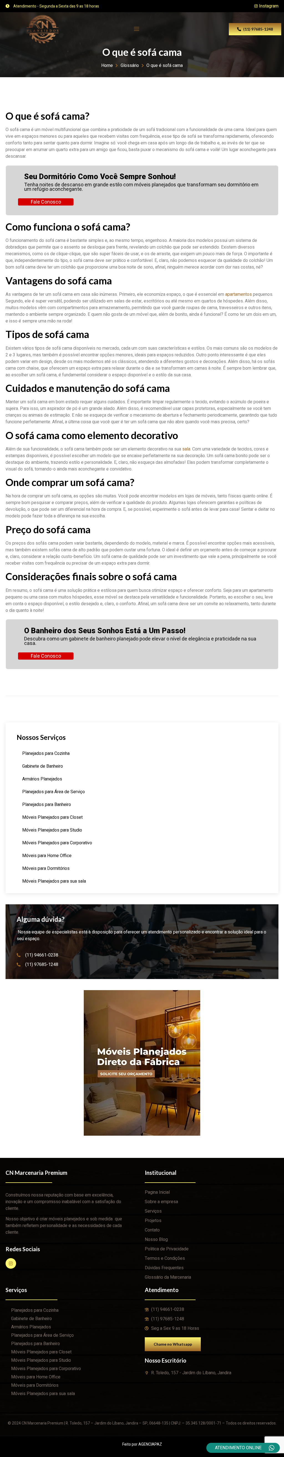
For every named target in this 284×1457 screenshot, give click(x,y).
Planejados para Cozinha (46, 753)
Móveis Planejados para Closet (52, 817)
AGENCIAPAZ (150, 1444)
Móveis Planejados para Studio (52, 830)
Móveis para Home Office (47, 855)
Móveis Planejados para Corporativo (57, 843)
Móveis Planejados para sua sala (54, 881)
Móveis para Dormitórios (46, 868)
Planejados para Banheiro (46, 804)
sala (186, 449)
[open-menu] (136, 29)
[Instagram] (11, 1263)
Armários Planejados (42, 779)
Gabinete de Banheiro (42, 766)
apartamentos (238, 294)
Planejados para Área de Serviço (53, 791)
